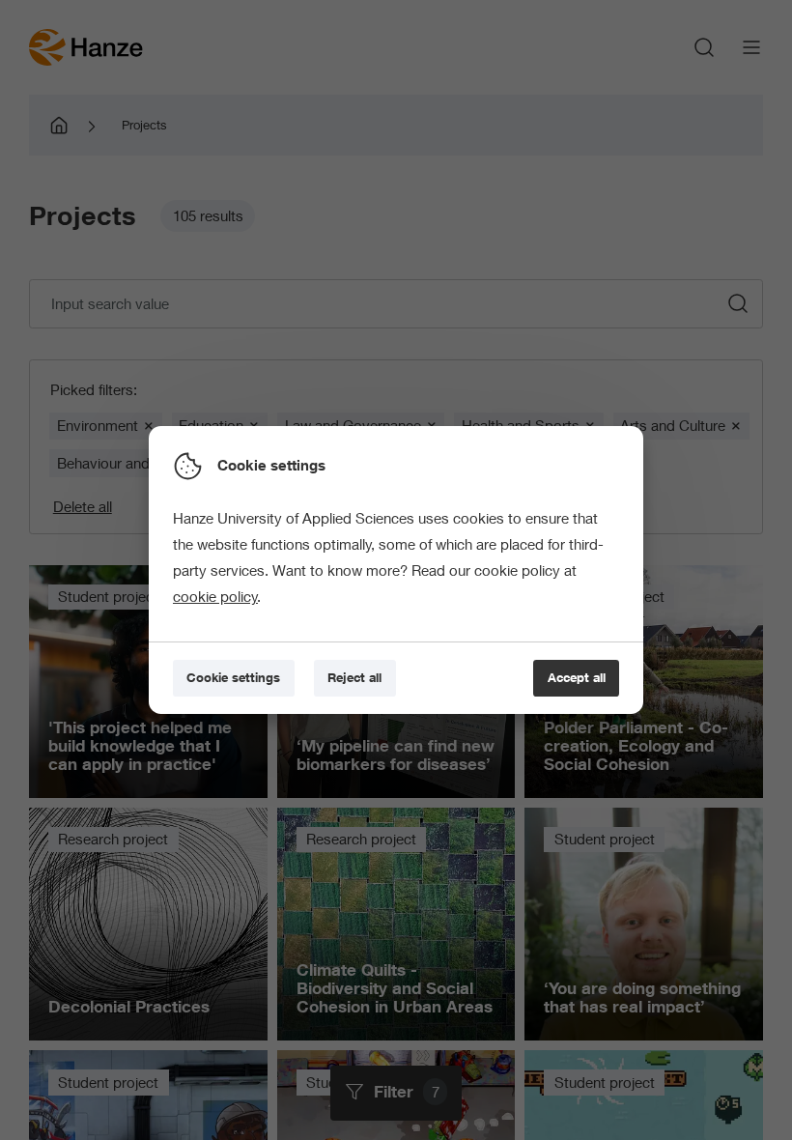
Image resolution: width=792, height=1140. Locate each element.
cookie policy (215, 596)
